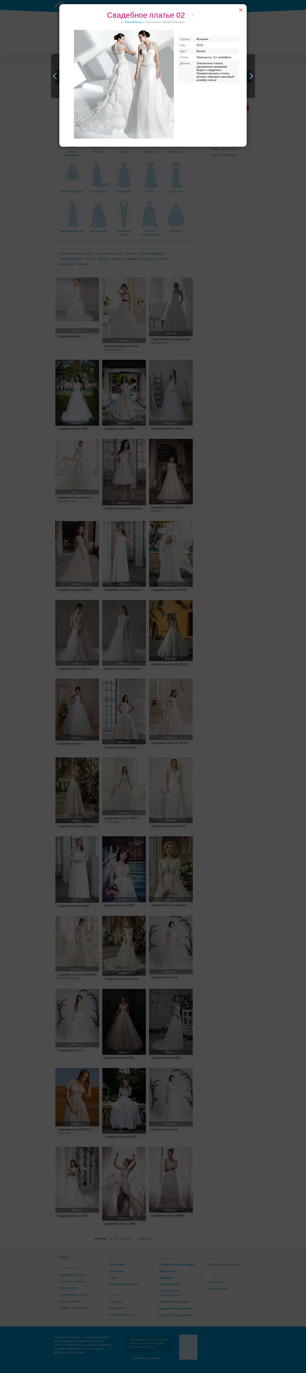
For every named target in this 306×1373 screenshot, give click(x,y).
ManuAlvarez (133, 22)
